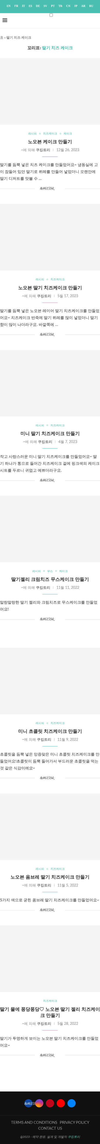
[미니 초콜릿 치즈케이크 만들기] (50, 681)
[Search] (92, 25)
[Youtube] (61, 1103)
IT (23, 5)
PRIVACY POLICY (74, 1123)
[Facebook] (28, 1103)
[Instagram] (39, 1103)
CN (68, 5)
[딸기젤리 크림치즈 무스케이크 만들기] (50, 529)
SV (45, 5)
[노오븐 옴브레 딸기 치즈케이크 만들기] (50, 826)
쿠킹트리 (43, 150)
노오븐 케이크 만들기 (50, 141)
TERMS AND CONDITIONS (34, 1123)
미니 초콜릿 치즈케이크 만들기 (50, 731)
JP (75, 5)
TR (60, 5)
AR (83, 5)
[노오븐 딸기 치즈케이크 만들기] (50, 237)
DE (38, 5)
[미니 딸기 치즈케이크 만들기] (50, 383)
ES (30, 5)
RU (91, 5)
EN (9, 5)
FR (16, 5)
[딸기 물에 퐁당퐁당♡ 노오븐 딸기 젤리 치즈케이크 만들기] (50, 958)
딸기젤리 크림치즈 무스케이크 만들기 (50, 579)
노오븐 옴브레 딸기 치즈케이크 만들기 (50, 877)
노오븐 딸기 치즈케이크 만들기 (50, 287)
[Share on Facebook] (47, 189)
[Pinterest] (50, 1103)
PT (53, 5)
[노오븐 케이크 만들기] (50, 91)
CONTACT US (50, 1128)
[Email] (71, 1103)
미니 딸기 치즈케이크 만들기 (50, 433)
